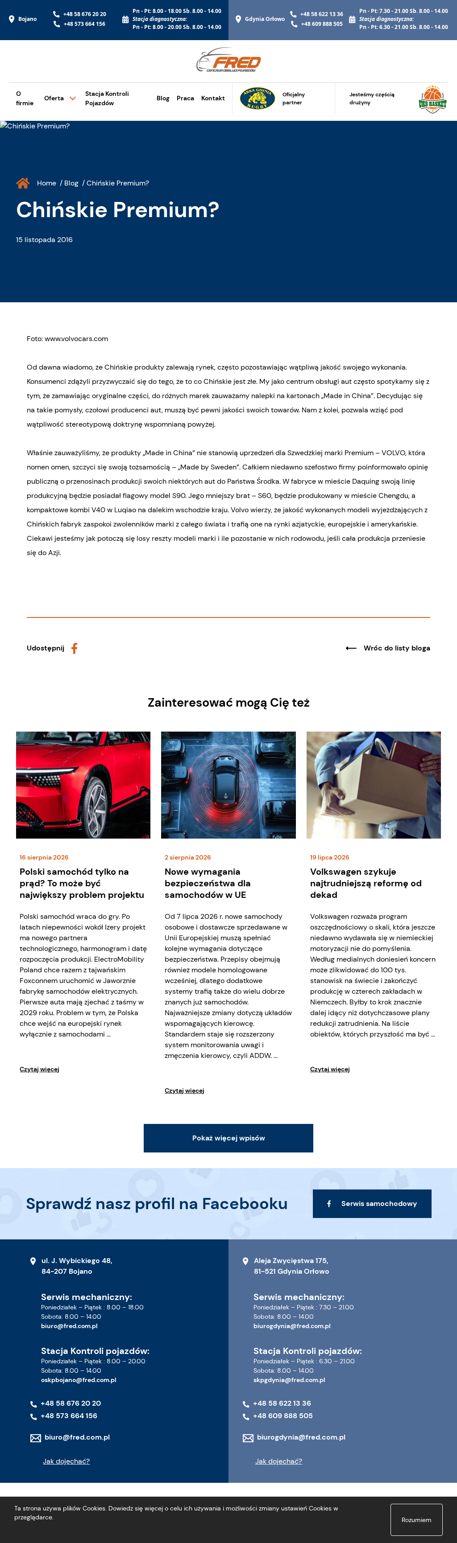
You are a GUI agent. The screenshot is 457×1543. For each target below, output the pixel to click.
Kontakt (213, 98)
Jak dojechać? (66, 1461)
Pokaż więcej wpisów (228, 1138)
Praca (185, 98)
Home (46, 183)
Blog (163, 98)
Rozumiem (417, 1520)
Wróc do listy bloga (397, 648)
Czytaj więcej (39, 1069)
